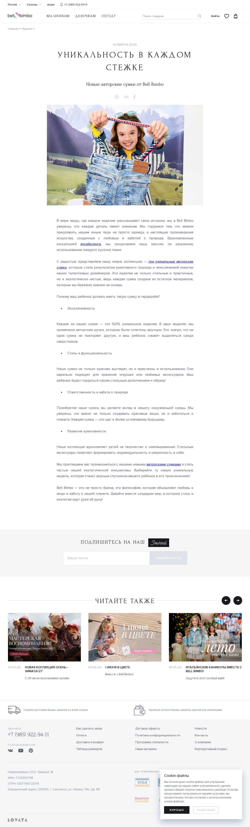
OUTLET (109, 16)
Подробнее (206, 810)
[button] (116, 97)
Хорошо (177, 810)
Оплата (81, 735)
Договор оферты (147, 728)
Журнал (27, 28)
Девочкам (85, 16)
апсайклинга (90, 244)
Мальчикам (58, 16)
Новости (201, 728)
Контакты (201, 735)
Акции (51, 4)
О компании (203, 742)
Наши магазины (146, 749)
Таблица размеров (89, 749)
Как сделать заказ (89, 728)
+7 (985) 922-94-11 (75, 4)
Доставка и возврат (90, 742)
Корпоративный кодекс (211, 749)
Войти (215, 16)
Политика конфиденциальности (157, 735)
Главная (13, 28)
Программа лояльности (151, 742)
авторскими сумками (163, 464)
